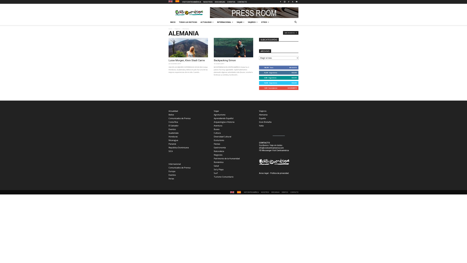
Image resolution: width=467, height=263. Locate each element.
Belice (171, 114)
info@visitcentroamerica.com (271, 148)
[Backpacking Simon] (233, 47)
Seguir (294, 73)
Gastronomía (220, 147)
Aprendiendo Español (223, 118)
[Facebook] (280, 1)
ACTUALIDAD (206, 22)
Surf (216, 173)
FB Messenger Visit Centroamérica (274, 150)
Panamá (172, 144)
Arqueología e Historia (224, 122)
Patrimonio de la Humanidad (227, 158)
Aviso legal (264, 173)
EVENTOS (231, 2)
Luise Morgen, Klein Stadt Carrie (187, 60)
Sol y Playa (218, 169)
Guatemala (173, 133)
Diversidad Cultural (222, 136)
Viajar (216, 111)
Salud (216, 165)
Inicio (170, 29)
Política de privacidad (279, 173)
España (262, 118)
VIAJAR (239, 22)
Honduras (173, 136)
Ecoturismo (219, 140)
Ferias (171, 178)
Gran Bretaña (265, 122)
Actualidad (173, 111)
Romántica (218, 162)
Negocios (218, 155)
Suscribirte (292, 88)
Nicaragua (173, 140)
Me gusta (293, 67)
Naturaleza (219, 151)
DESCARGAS (220, 2)
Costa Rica (173, 122)
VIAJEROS (252, 22)
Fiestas (217, 144)
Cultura (217, 133)
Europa (172, 171)
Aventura (218, 125)
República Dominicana (179, 147)
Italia (261, 125)
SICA (171, 151)
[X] (292, 1)
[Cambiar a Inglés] (171, 1)
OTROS (264, 22)
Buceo (217, 129)
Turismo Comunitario (224, 176)
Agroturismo (219, 114)
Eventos (172, 129)
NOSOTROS (208, 2)
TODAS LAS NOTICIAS (188, 22)
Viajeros (177, 29)
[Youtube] (296, 1)
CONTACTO (242, 2)
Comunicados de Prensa (179, 118)
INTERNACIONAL (224, 22)
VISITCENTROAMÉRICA (191, 2)
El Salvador (174, 125)
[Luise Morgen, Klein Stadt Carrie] (188, 47)
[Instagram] (284, 1)
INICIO (172, 22)
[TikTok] (288, 1)
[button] (295, 22)
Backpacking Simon (225, 60)
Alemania (263, 114)
